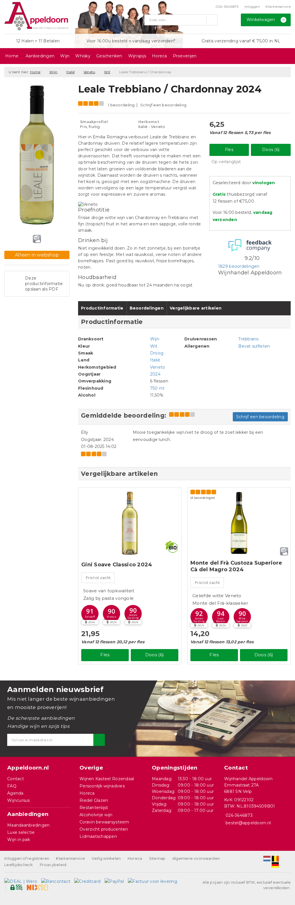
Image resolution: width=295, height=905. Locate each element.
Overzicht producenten (104, 829)
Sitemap (157, 858)
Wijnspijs (137, 56)
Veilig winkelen (106, 858)
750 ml (157, 388)
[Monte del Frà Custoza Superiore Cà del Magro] (239, 523)
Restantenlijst (94, 807)
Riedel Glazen (94, 800)
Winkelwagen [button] (266, 19)
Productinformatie (102, 308)
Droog (156, 353)
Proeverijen (185, 56)
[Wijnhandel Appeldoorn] (36, 16)
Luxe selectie (21, 832)
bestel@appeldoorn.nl (248, 822)
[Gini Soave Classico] (129, 523)
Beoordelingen (147, 308)
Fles (229, 149)
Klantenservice (278, 6)
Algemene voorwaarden (196, 858)
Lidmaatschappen (98, 836)
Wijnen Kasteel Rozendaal (107, 778)
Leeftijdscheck (18, 864)
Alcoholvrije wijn (96, 814)
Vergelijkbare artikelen (196, 308)
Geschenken (109, 56)
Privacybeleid (53, 864)
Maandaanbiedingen (28, 825)
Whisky (82, 56)
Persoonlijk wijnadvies (102, 786)
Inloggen (252, 6)
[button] (90, 613)
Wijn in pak (18, 839)
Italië (70, 72)
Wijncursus (18, 800)
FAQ (11, 786)
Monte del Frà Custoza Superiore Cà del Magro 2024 (236, 566)
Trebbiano (248, 339)
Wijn (64, 56)
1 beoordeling (121, 105)
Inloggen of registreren (26, 858)
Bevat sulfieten (254, 346)
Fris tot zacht (98, 577)
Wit (107, 72)
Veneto (89, 72)
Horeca (159, 56)
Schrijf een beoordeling (163, 105)
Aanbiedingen (40, 56)
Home (11, 56)
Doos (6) (270, 149)
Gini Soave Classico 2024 (116, 564)
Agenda (15, 793)
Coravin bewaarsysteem (104, 822)
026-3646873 (227, 6)
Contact (15, 778)
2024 (155, 374)
